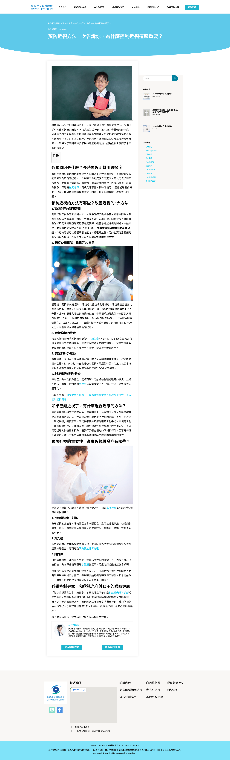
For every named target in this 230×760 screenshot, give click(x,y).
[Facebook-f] (60, 710)
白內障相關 (99, 7)
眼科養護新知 (175, 683)
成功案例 (149, 158)
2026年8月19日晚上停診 (162, 94)
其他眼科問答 (151, 170)
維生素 (95, 338)
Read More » (156, 96)
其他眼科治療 (154, 697)
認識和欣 (125, 683)
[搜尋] (175, 78)
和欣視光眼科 (54, 23)
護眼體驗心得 (153, 7)
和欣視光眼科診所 (119, 592)
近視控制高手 (80, 7)
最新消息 (149, 147)
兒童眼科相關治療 (130, 690)
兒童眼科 (149, 166)
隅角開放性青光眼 (89, 548)
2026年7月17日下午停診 (162, 126)
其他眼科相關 (151, 177)
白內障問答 (150, 162)
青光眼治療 (153, 690)
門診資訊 (172, 690)
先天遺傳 (74, 187)
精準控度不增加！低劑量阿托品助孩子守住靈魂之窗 (165, 111)
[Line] (52, 710)
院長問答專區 (173, 7)
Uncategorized (151, 150)
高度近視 (111, 508)
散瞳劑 (82, 384)
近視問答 (149, 154)
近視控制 (149, 173)
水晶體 (85, 564)
